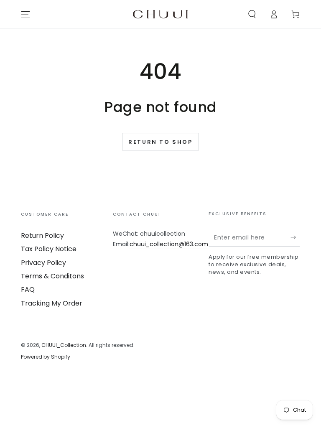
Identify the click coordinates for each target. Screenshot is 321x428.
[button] (252, 14)
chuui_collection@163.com (169, 244)
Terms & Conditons (52, 276)
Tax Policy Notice (48, 249)
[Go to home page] (160, 14)
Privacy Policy (43, 263)
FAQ (28, 289)
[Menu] (25, 14)
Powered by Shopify (45, 357)
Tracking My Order (51, 303)
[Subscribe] (295, 237)
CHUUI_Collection (63, 345)
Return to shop (160, 142)
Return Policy (42, 235)
